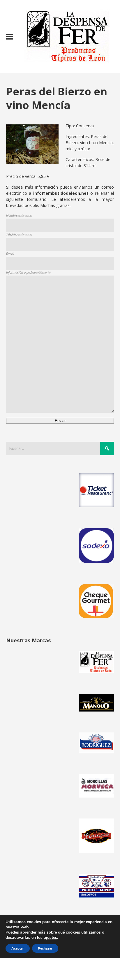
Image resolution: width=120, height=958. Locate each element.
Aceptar (17, 948)
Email (10, 253)
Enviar (60, 421)
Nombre (19, 215)
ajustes (50, 937)
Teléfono (19, 234)
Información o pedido (28, 272)
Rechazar (45, 948)
